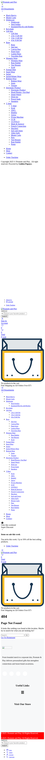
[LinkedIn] (18, 673)
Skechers (14, 128)
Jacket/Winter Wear (13, 76)
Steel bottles (15, 24)
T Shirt (9, 104)
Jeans (13, 83)
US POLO (15, 122)
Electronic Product (13, 88)
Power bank (15, 99)
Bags (8, 42)
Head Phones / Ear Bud (20, 92)
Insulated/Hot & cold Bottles (22, 27)
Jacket (8, 74)
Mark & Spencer (17, 124)
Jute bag (14, 47)
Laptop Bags (16, 54)
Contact (9, 153)
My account (9, 302)
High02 (14, 113)
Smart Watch (16, 94)
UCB (13, 119)
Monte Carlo (11, 18)
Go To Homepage (8, 637)
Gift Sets (9, 31)
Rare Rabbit (15, 63)
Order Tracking (12, 157)
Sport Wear (10, 72)
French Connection (18, 126)
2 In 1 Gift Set (16, 36)
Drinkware (10, 20)
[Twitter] (11, 673)
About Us (9, 300)
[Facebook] (4, 673)
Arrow (13, 115)
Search (4, 316)
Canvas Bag (16, 49)
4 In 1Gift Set (16, 40)
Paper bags (15, 52)
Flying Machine (17, 117)
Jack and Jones (17, 131)
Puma (13, 144)
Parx (13, 137)
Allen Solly (15, 133)
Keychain (10, 29)
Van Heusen (16, 65)
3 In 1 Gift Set (16, 38)
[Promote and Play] (9, 2)
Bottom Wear (11, 79)
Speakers (14, 101)
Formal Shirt (11, 70)
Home (8, 149)
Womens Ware (12, 58)
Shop (8, 151)
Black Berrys (11, 15)
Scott (13, 67)
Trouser (14, 85)
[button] (22, 692)
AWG (13, 110)
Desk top (14, 97)
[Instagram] (25, 673)
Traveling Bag (16, 56)
